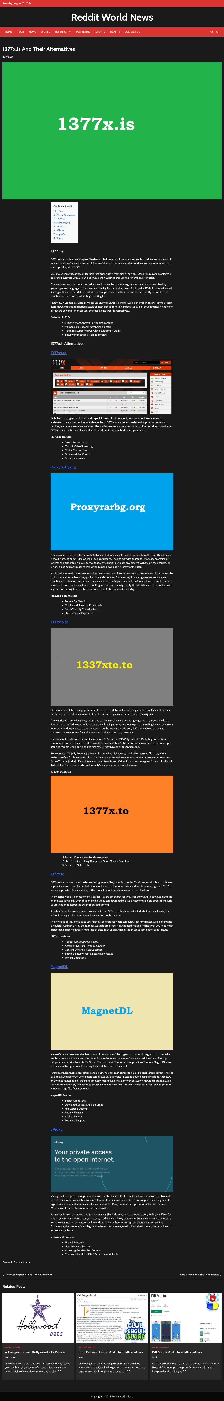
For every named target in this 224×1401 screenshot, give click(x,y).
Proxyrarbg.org (63, 467)
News (32, 31)
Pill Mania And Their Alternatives (177, 1352)
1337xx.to (59, 352)
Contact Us (132, 31)
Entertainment (22, 1262)
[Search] (217, 32)
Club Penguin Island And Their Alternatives (111, 1352)
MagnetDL (59, 966)
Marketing (83, 31)
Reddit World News (112, 17)
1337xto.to (59, 622)
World (45, 31)
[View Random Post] (211, 32)
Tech (20, 31)
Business (61, 32)
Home (8, 31)
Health (115, 31)
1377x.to (57, 874)
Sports (100, 31)
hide (69, 206)
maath (9, 56)
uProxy (57, 1129)
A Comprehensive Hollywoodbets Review (35, 1352)
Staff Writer (10, 1357)
